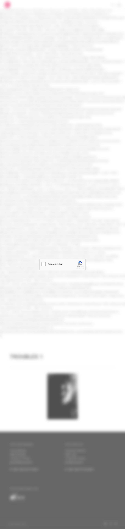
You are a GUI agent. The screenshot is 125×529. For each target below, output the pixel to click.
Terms (82, 268)
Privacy (77, 268)
